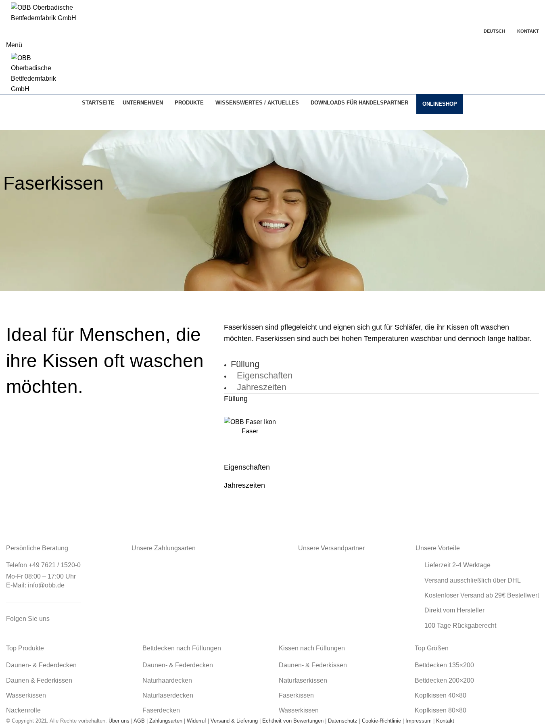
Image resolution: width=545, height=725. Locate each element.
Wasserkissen (26, 695)
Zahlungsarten (165, 721)
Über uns (119, 721)
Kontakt (445, 721)
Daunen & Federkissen (39, 680)
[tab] (248, 362)
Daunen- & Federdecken (41, 665)
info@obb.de (46, 585)
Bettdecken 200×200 (444, 680)
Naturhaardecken (167, 680)
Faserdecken (161, 710)
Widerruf (196, 721)
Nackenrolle (23, 710)
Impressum (418, 721)
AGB (139, 721)
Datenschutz (342, 721)
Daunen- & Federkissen (313, 665)
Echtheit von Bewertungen (293, 721)
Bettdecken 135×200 (444, 665)
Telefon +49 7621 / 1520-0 (43, 565)
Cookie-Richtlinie (381, 721)
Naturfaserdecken (167, 695)
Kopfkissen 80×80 (440, 710)
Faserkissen (296, 695)
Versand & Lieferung (234, 721)
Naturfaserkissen (303, 680)
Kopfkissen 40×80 (440, 695)
